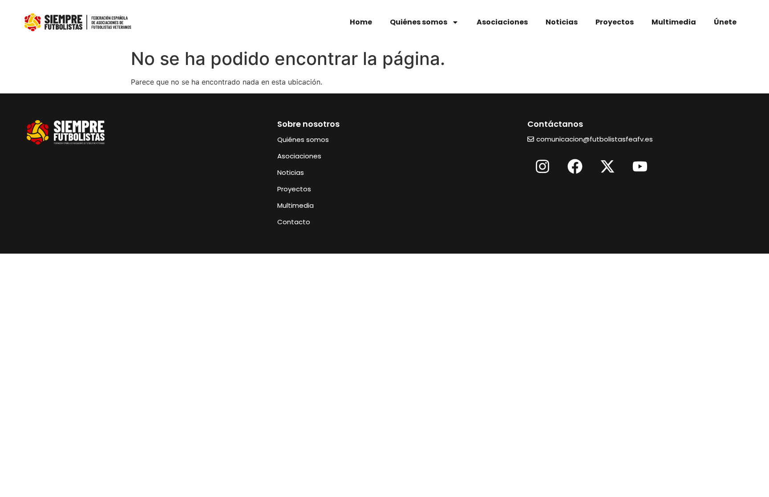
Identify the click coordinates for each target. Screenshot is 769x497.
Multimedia (674, 22)
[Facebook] (575, 166)
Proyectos (614, 22)
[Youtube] (640, 166)
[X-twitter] (607, 166)
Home (361, 22)
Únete (725, 22)
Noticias (562, 22)
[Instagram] (542, 166)
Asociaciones (502, 22)
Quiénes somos (418, 22)
